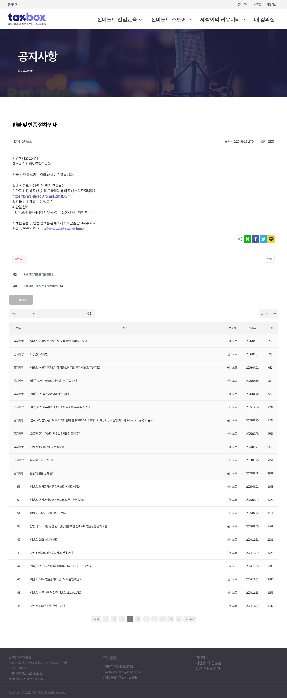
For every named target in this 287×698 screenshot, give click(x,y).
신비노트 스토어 (168, 19)
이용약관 (202, 657)
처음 (96, 619)
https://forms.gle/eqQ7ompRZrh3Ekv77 (41, 196)
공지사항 (13, 4)
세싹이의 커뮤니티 (220, 19)
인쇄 (269, 259)
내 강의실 (264, 19)
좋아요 (19, 259)
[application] (139, 19)
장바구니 (242, 4)
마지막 (189, 619)
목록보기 (24, 300)
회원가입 (271, 4)
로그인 (257, 4)
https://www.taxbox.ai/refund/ (61, 228)
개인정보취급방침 (208, 662)
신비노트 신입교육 (117, 19)
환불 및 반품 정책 (208, 668)
